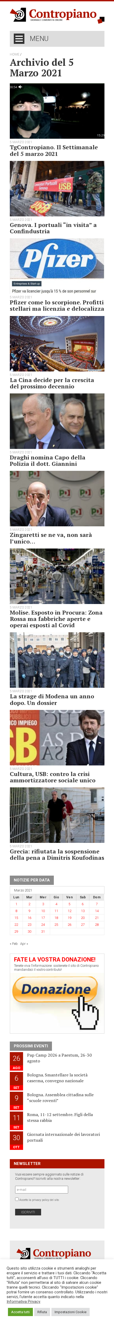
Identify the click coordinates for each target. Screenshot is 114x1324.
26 (69, 925)
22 (16, 925)
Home (14, 54)
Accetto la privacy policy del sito (39, 1200)
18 (56, 918)
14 (97, 911)
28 (97, 925)
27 (83, 925)
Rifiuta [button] (42, 1312)
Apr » (24, 944)
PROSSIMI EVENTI (31, 1046)
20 (83, 918)
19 (69, 918)
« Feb (14, 944)
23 (29, 925)
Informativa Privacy (23, 1301)
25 (56, 925)
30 (29, 931)
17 (43, 918)
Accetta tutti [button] (20, 1312)
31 (43, 931)
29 (16, 931)
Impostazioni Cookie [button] (70, 1312)
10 (43, 911)
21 (97, 918)
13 (83, 911)
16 (29, 918)
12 (69, 911)
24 (43, 925)
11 (56, 911)
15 (16, 918)
